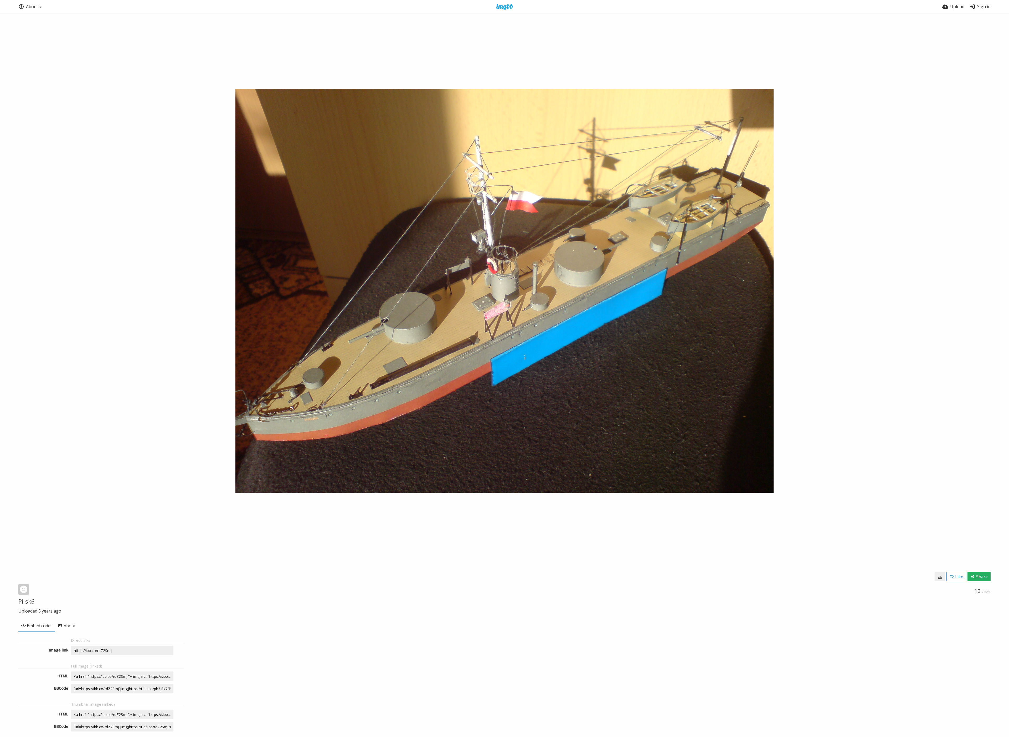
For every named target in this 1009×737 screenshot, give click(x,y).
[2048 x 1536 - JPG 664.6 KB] (940, 576)
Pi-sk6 (26, 601)
